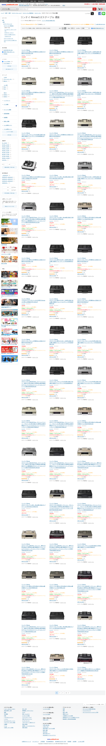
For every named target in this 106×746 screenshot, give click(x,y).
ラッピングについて (87, 710)
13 (28, 353)
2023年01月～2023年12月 (7, 179)
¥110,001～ (4, 160)
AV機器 (5, 724)
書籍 (5, 712)
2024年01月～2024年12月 (7, 181)
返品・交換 (65, 712)
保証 (64, 710)
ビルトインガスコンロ (8, 38)
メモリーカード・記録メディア (28, 722)
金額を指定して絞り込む (10, 167)
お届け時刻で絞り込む (100, 24)
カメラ (23, 712)
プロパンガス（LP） (8, 79)
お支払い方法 (45, 726)
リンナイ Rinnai (7, 61)
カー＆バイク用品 (26, 715)
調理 (4, 22)
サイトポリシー (35, 741)
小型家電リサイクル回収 (68, 715)
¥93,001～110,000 (6, 158)
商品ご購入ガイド (46, 733)
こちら (46, 4)
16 (84, 106)
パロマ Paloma (7, 63)
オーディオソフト (26, 720)
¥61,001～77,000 (5, 154)
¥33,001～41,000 (5, 150)
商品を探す (45, 731)
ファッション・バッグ (26, 717)
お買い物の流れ (46, 725)
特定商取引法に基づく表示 (60, 741)
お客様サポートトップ (26, 741)
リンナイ (23, 55)
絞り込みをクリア (9, 69)
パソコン (6, 719)
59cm (5, 86)
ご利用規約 (42, 741)
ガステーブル (35, 68)
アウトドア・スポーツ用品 (9, 722)
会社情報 (74, 741)
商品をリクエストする (9, 206)
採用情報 (69, 741)
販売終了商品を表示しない (98, 28)
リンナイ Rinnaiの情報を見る (48, 20)
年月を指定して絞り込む (10, 193)
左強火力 (5, 96)
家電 (3, 20)
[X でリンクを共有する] (92, 14)
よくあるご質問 (81, 741)
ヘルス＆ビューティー (8, 717)
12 (28, 64)
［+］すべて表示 (9, 131)
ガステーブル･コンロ (7, 23)
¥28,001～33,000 (5, 148)
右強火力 (5, 94)
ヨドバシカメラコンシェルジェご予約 (90, 712)
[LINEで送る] (103, 14)
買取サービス (65, 714)
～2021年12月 (5, 175)
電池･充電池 (24, 724)
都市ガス (5, 81)
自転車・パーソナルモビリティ (28, 725)
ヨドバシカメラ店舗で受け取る (89, 708)
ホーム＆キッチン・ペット (9, 720)
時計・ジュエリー (26, 714)
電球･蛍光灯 (24, 727)
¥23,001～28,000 (5, 146)
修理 (64, 708)
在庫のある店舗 (25, 66)
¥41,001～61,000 (5, 152)
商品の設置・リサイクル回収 (49, 728)
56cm (5, 88)
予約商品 (5, 53)
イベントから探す (46, 714)
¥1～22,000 (4, 143)
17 (28, 189)
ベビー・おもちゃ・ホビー (9, 708)
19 (84, 65)
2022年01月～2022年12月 (7, 177)
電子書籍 (6, 714)
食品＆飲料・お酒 (8, 710)
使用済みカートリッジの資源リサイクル (71, 717)
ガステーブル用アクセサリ (9, 34)
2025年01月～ (5, 182)
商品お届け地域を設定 (24, 5)
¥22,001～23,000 (5, 144)
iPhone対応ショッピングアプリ (49, 735)
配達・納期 (45, 730)
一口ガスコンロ (35, 193)
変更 (64, 5)
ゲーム (5, 725)
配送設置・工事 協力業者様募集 (69, 719)
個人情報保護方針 (50, 741)
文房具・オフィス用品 (8, 727)
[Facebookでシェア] (99, 14)
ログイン (21, 4)
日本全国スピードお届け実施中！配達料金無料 (94, 4)
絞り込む (9, 66)
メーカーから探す (46, 708)
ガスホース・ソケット (9, 32)
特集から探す (45, 719)
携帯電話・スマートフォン (27, 710)
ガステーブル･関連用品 (8, 25)
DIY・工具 (24, 708)
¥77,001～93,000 (5, 156)
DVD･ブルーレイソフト (27, 719)
